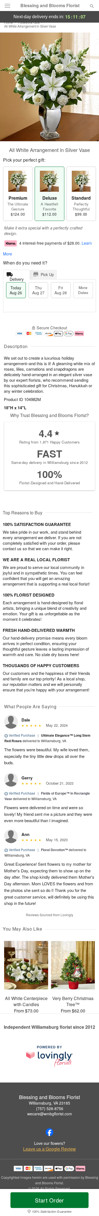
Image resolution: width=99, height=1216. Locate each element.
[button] (87, 1203)
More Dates (83, 290)
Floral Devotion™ (54, 849)
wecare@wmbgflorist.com (49, 1113)
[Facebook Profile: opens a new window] (49, 1132)
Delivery (17, 277)
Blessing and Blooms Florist (49, 5)
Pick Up (47, 274)
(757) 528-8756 (49, 1108)
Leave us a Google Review (49, 1149)
